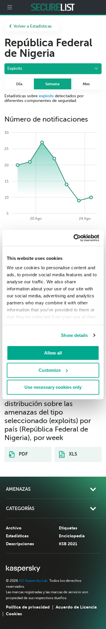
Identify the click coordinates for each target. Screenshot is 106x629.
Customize (50, 370)
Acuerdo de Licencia (76, 607)
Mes (86, 84)
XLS (72, 454)
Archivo (13, 528)
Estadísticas (17, 535)
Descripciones (20, 543)
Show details (74, 335)
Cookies (14, 613)
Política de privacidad (28, 607)
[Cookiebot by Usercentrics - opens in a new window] (74, 238)
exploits (46, 96)
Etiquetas (68, 528)
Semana (52, 84)
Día (19, 84)
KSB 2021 (68, 543)
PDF (23, 454)
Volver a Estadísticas (33, 26)
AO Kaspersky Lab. (33, 581)
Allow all (53, 352)
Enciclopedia (72, 535)
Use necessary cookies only (53, 387)
